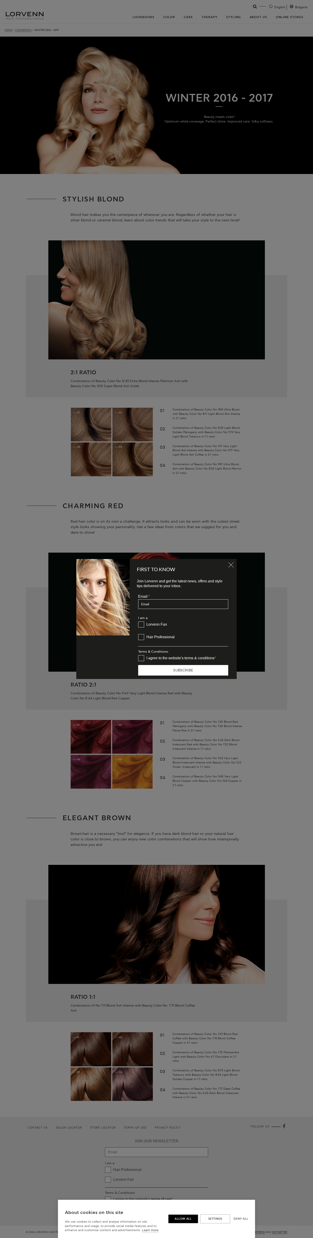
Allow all (183, 1219)
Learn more (150, 1230)
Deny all (240, 1219)
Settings (215, 1219)
